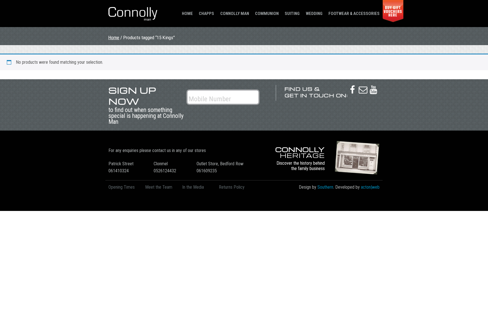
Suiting (292, 13)
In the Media (193, 187)
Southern (325, 187)
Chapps (206, 13)
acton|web (370, 187)
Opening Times (121, 187)
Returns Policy (232, 187)
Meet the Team (158, 187)
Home (187, 13)
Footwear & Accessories (354, 13)
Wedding (314, 13)
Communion (267, 13)
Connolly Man (234, 13)
